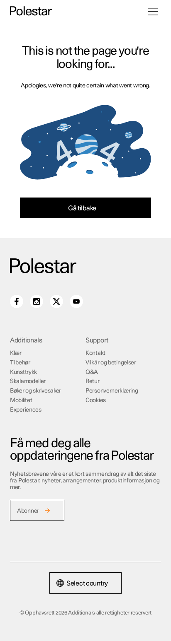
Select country (87, 583)
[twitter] (56, 301)
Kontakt (95, 353)
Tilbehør (20, 363)
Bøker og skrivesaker (35, 391)
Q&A (92, 372)
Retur (93, 381)
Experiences (26, 410)
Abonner (28, 511)
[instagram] (36, 301)
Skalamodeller (28, 381)
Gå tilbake (82, 208)
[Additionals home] (31, 11)
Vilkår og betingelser (111, 363)
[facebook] (16, 301)
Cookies (96, 400)
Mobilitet (21, 400)
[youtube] (76, 301)
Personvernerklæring (112, 391)
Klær (16, 353)
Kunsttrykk (23, 372)
